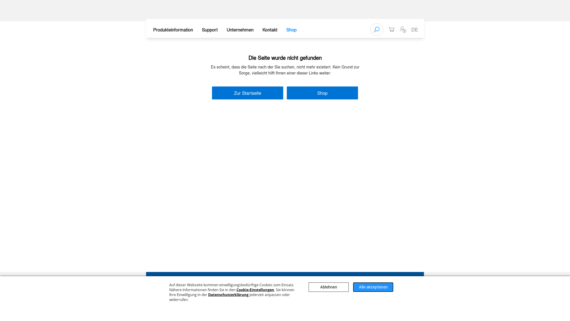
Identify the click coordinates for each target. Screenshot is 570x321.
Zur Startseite (247, 93)
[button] (403, 29)
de (414, 29)
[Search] (376, 29)
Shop (291, 29)
